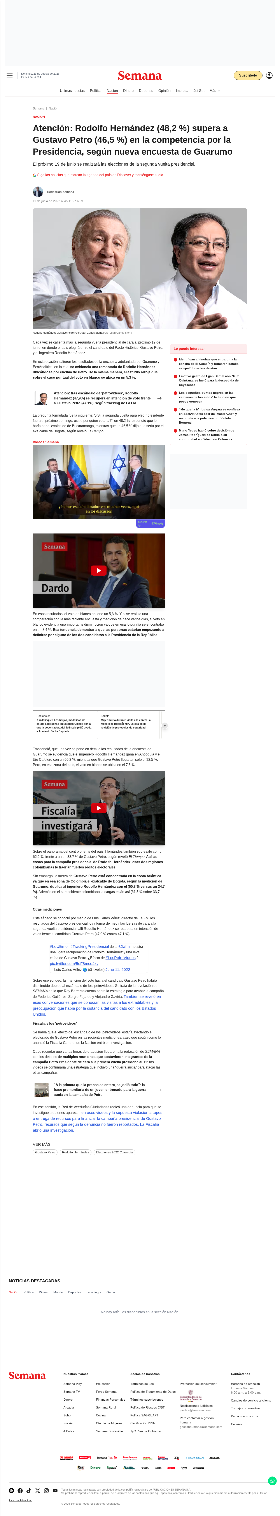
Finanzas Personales (110, 1399)
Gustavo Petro (45, 1152)
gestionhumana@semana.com (201, 1426)
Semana (38, 108)
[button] (99, 570)
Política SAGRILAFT (144, 1415)
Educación (103, 1383)
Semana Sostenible (109, 1431)
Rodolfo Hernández (75, 1152)
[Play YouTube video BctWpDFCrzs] (99, 571)
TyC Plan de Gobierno (145, 1431)
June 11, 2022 (117, 969)
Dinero (68, 1399)
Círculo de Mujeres (109, 1423)
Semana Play (72, 1383)
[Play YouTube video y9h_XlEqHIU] (99, 808)
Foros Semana (106, 1391)
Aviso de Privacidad (25, 1500)
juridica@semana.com (195, 1410)
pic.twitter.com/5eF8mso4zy (74, 963)
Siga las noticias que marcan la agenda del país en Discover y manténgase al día (100, 175)
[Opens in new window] (20, 1490)
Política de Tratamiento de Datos (153, 1391)
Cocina (101, 1415)
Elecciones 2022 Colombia (114, 1152)
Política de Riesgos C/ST (147, 1407)
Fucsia (68, 1423)
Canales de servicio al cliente (251, 1400)
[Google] (11, 1490)
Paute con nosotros (244, 1416)
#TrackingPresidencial (89, 946)
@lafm (124, 946)
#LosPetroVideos (121, 958)
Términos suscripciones (146, 1399)
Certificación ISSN (142, 1423)
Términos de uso (142, 1383)
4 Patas (68, 1431)
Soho (67, 1415)
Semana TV (71, 1391)
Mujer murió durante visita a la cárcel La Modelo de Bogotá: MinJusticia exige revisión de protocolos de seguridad (126, 724)
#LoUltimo (59, 946)
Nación (53, 108)
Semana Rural (106, 1407)
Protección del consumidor (198, 1383)
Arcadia (68, 1407)
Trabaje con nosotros (245, 1408)
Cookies (236, 1424)
